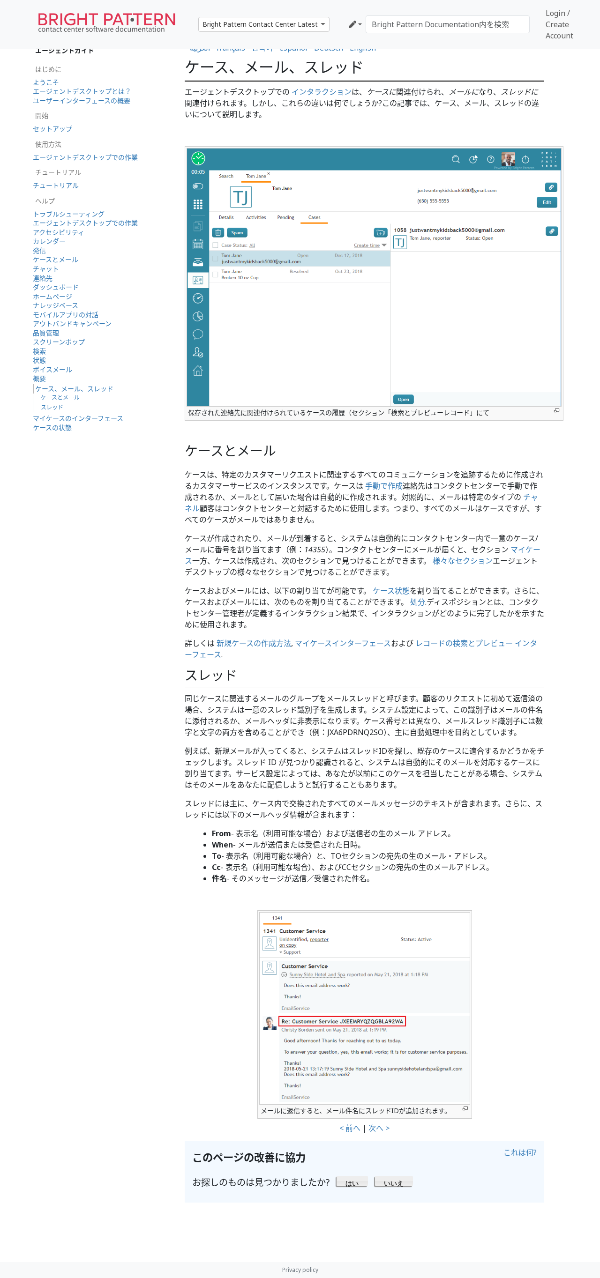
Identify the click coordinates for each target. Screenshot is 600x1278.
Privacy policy (300, 1270)
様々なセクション (463, 561)
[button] (352, 1181)
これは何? (520, 1152)
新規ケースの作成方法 (254, 643)
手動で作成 (384, 486)
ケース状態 (391, 591)
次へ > (379, 1128)
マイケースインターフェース (343, 643)
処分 (417, 602)
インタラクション (322, 92)
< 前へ (349, 1128)
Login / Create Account (559, 24)
